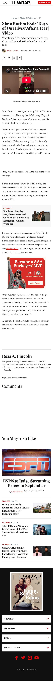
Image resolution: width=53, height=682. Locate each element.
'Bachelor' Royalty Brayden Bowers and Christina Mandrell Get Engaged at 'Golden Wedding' (16, 217)
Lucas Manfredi (16, 492)
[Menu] (5, 2)
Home (14, 18)
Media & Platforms (28, 18)
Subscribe (44, 2)
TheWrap (9, 619)
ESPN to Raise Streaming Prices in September (26, 483)
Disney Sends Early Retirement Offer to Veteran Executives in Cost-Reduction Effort (15, 509)
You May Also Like (19, 438)
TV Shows (6, 523)
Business (6, 501)
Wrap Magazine (12, 648)
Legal (7, 638)
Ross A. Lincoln (12, 51)
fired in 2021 (12, 248)
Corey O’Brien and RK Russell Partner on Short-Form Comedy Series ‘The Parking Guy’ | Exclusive (15, 552)
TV (40, 18)
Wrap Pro (9, 628)
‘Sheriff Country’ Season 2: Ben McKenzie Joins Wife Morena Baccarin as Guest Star (15, 530)
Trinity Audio (26, 101)
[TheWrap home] (20, 2)
